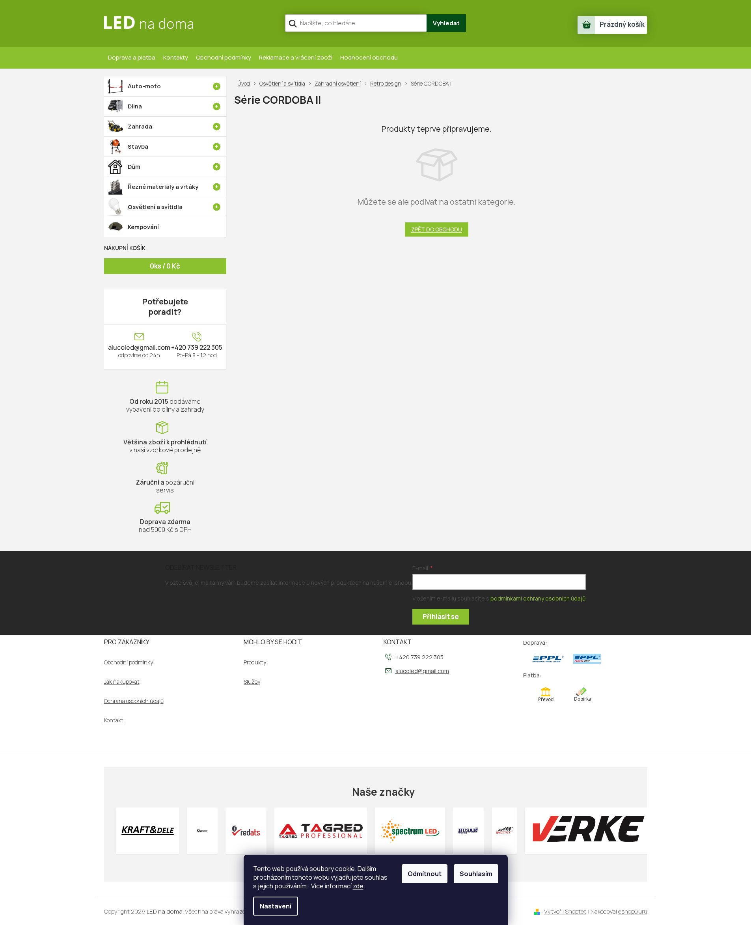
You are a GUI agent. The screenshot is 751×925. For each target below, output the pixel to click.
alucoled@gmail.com (139, 347)
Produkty (255, 662)
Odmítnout (425, 873)
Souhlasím (476, 873)
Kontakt (113, 720)
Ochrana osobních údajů (134, 701)
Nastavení (275, 906)
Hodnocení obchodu (369, 57)
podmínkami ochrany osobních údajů (537, 598)
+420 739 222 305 (196, 347)
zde (358, 886)
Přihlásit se (441, 616)
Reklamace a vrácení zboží (295, 57)
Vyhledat (446, 23)
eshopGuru (632, 911)
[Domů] (245, 83)
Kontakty (175, 57)
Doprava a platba (131, 57)
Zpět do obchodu (436, 229)
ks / (165, 265)
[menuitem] (165, 86)
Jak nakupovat (122, 681)
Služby (252, 681)
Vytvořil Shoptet (565, 911)
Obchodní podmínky (223, 57)
